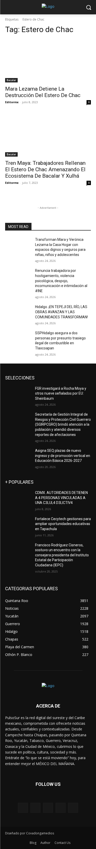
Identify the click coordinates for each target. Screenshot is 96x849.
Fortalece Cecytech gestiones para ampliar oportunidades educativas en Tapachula (63, 524)
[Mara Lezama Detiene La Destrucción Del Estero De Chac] (48, 60)
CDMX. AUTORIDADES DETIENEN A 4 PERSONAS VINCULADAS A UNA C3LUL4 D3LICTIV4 (61, 498)
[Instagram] (61, 808)
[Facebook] (35, 808)
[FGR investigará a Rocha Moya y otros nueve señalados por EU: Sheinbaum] (18, 395)
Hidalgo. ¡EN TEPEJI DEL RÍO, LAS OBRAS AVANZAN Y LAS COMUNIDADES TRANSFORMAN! (61, 312)
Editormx (11, 102)
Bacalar (11, 80)
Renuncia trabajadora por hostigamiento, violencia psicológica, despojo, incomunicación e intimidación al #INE (61, 281)
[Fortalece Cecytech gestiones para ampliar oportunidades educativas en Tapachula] (18, 526)
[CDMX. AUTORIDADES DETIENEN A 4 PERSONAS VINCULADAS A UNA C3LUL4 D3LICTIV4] (18, 499)
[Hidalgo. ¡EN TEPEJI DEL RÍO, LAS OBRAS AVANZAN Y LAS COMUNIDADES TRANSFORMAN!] (18, 313)
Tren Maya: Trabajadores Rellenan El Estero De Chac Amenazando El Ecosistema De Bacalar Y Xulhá (45, 169)
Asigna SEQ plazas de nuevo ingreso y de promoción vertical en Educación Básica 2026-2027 (62, 456)
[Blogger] (23, 808)
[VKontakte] (73, 808)
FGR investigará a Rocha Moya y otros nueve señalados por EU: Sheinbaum (60, 393)
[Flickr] (48, 808)
